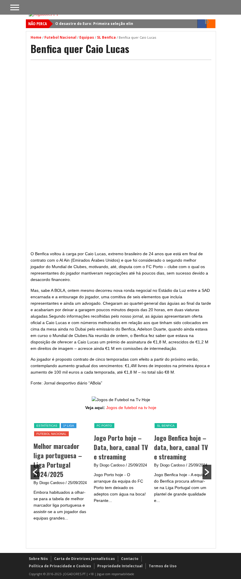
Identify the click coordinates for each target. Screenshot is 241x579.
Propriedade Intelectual (120, 565)
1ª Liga (68, 425)
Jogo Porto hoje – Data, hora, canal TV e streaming (121, 447)
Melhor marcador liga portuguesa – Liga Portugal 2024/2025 (58, 460)
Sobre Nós (38, 558)
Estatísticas (46, 425)
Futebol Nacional (60, 37)
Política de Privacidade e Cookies (60, 565)
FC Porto (104, 425)
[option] (61, 472)
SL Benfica (106, 37)
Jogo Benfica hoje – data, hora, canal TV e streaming (181, 447)
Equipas (86, 37)
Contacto (129, 558)
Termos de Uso (163, 565)
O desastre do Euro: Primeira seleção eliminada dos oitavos (111, 23)
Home (36, 37)
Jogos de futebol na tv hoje (131, 407)
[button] (35, 472)
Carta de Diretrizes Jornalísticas (84, 558)
